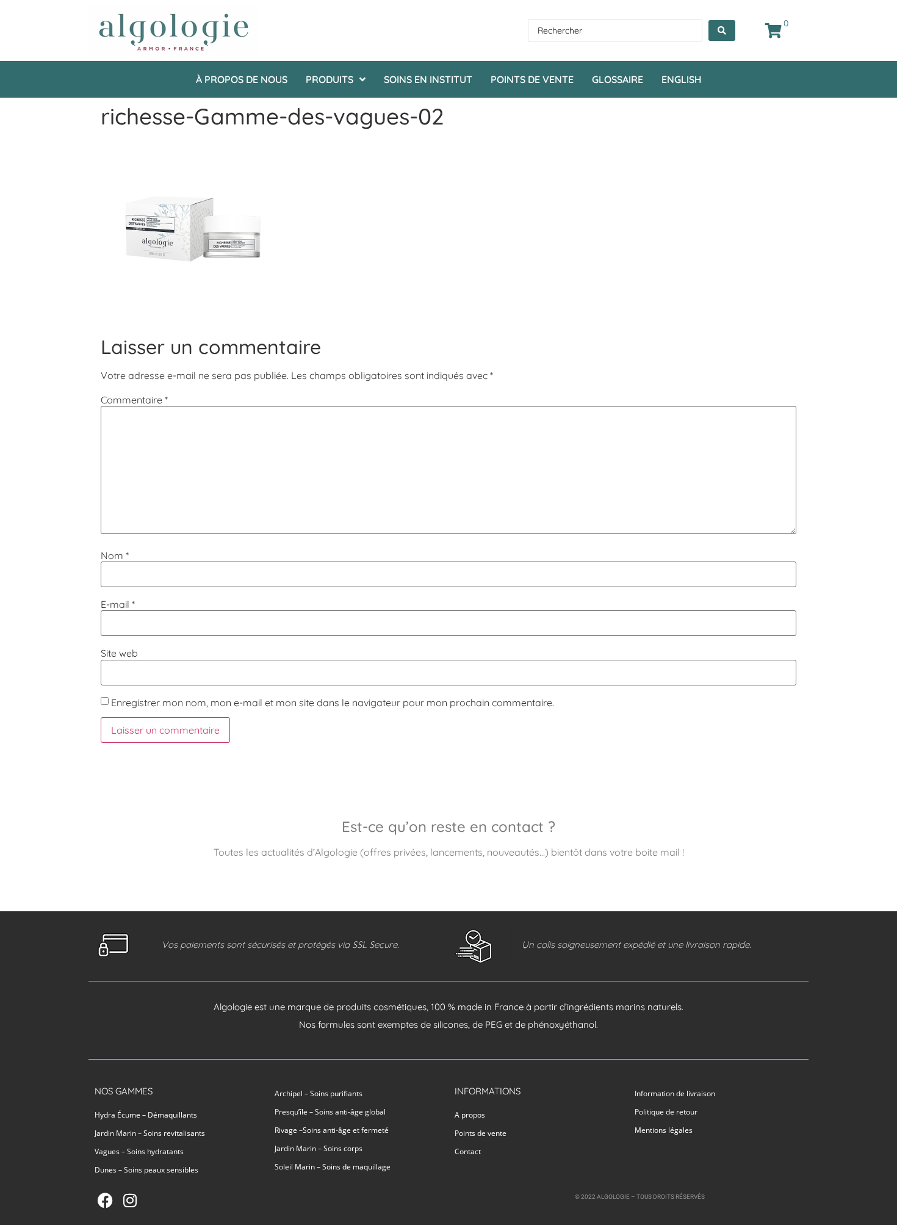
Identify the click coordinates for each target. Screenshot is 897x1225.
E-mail (118, 604)
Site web (119, 653)
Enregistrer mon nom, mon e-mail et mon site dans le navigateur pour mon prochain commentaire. (332, 702)
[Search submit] (721, 30)
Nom (115, 555)
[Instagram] (129, 1200)
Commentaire (134, 400)
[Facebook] (105, 1200)
